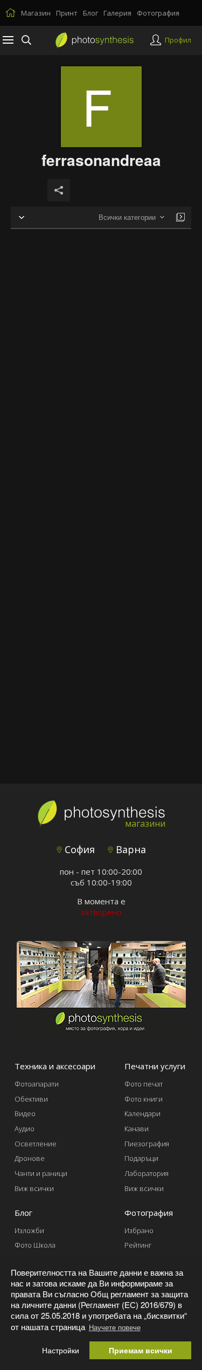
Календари (142, 1113)
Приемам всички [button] (140, 1350)
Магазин (36, 13)
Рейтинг (138, 1245)
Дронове (30, 1158)
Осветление (36, 1143)
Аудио (24, 1128)
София (78, 849)
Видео (25, 1113)
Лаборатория (146, 1173)
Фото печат (143, 1084)
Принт (67, 13)
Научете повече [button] (115, 1327)
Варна (129, 849)
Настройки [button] (60, 1350)
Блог (90, 13)
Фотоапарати (37, 1084)
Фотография (158, 13)
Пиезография (146, 1143)
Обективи (31, 1099)
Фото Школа (35, 1245)
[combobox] (131, 217)
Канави (136, 1128)
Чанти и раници (41, 1173)
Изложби (29, 1230)
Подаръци (141, 1158)
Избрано (139, 1230)
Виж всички (34, 1188)
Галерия (117, 13)
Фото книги (143, 1099)
